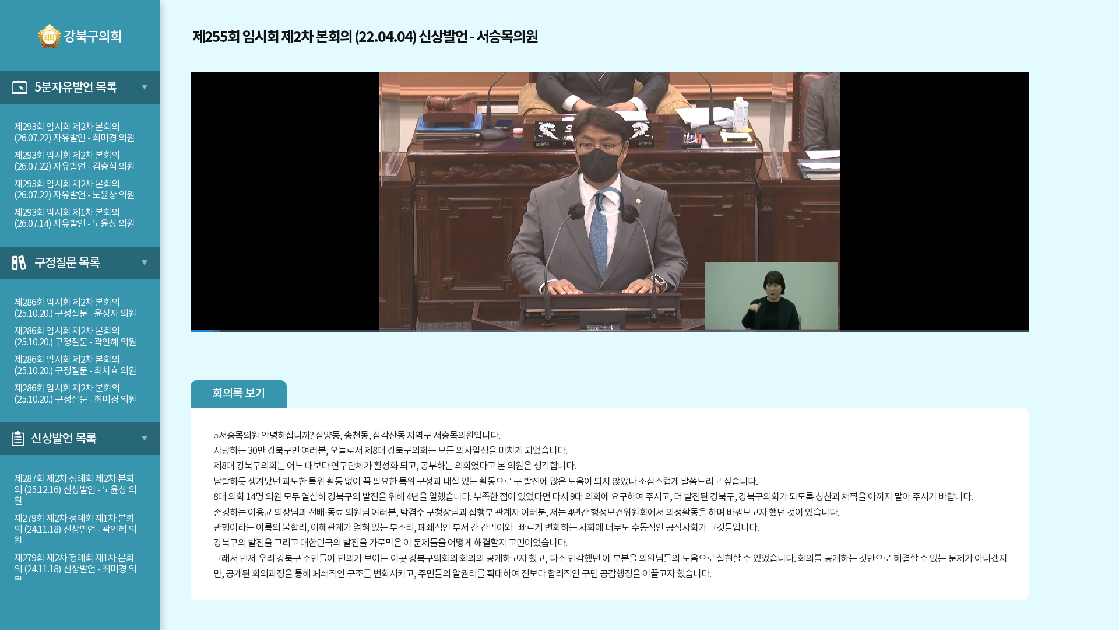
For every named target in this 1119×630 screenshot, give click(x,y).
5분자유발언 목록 (75, 87)
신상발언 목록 (63, 439)
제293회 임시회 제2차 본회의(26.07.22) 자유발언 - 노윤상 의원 (74, 190)
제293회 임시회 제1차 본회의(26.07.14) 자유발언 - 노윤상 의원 (74, 218)
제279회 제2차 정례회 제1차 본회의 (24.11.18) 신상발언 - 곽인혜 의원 (75, 529)
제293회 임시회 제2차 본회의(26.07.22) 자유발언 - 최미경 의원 (74, 133)
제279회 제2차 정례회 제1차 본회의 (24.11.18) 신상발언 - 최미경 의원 (75, 569)
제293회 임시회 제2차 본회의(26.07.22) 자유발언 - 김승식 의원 (74, 161)
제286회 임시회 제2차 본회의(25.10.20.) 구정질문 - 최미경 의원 (75, 394)
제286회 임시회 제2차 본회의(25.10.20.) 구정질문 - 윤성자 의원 (75, 308)
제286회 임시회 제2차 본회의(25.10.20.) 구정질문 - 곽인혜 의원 (75, 337)
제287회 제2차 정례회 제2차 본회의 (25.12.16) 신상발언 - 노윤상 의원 (75, 490)
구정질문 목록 (67, 263)
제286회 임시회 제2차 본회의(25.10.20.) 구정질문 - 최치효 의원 (75, 365)
